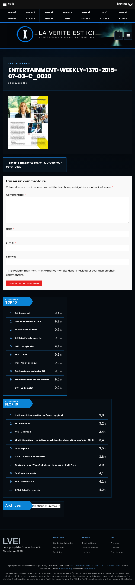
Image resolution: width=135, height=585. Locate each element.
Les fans (86, 552)
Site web (11, 256)
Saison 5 (86, 12)
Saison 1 (12, 12)
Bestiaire (57, 552)
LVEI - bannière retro (80, 565)
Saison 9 (49, 19)
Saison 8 (30, 19)
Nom (10, 229)
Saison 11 (104, 19)
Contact (115, 547)
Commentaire (16, 195)
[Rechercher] (118, 36)
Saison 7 (12, 19)
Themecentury (65, 568)
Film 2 (67, 19)
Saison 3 (49, 12)
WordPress (89, 568)
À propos (115, 543)
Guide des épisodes (63, 543)
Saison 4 (67, 12)
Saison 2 (30, 12)
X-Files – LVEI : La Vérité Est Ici (106, 565)
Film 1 (104, 12)
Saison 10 (86, 19)
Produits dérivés (90, 547)
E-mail (11, 243)
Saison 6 (123, 12)
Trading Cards (89, 543)
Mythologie (58, 547)
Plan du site (117, 552)
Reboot (123, 19)
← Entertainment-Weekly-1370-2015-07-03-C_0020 (34, 165)
